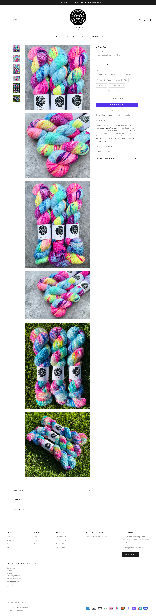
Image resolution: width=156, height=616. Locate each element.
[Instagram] (12, 586)
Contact (10, 544)
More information (106, 159)
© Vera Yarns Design (18, 607)
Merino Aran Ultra (117, 85)
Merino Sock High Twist (106, 75)
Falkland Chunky (103, 91)
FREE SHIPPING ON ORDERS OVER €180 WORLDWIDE (78, 2)
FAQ (8, 548)
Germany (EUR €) (13, 20)
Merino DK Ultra (121, 80)
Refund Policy (61, 537)
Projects (37, 540)
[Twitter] (106, 151)
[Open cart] (150, 20)
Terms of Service (62, 544)
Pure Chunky (119, 91)
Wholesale (11, 540)
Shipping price (12, 537)
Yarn (54, 36)
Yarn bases (19, 490)
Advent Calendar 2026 (92, 36)
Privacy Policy (61, 548)
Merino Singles (125, 75)
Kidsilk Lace (101, 85)
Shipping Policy (62, 540)
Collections (68, 36)
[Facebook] (103, 151)
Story (36, 537)
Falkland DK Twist (104, 80)
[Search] (145, 20)
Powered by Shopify (16, 610)
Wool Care (18, 509)
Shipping (17, 500)
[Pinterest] (109, 151)
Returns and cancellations (96, 537)
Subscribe (130, 554)
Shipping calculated (103, 55)
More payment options (117, 110)
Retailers (37, 544)
